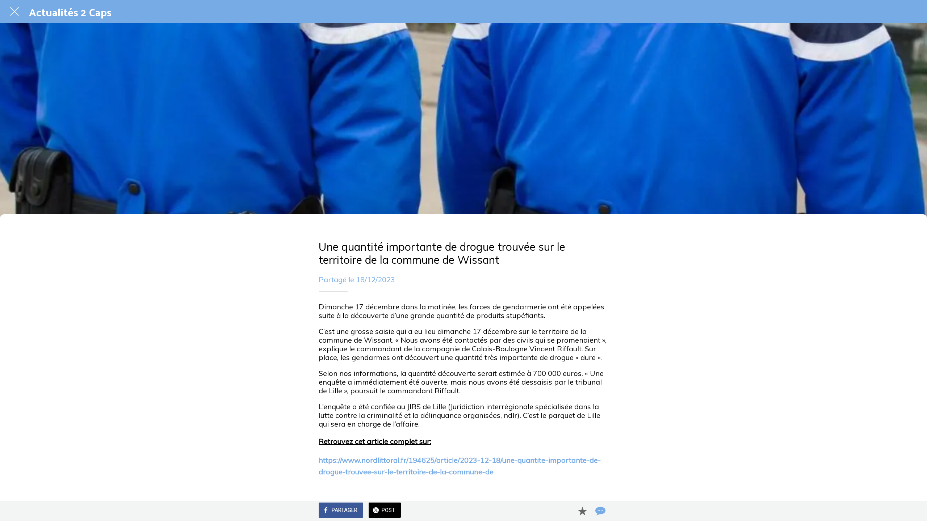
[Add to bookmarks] (582, 511)
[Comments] (599, 511)
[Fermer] (14, 11)
